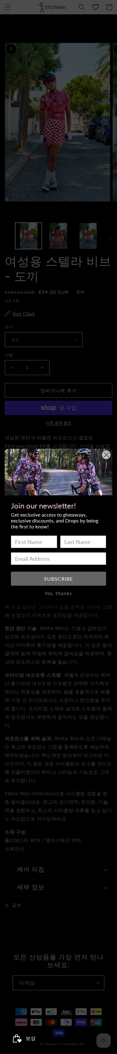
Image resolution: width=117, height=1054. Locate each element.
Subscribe (58, 579)
